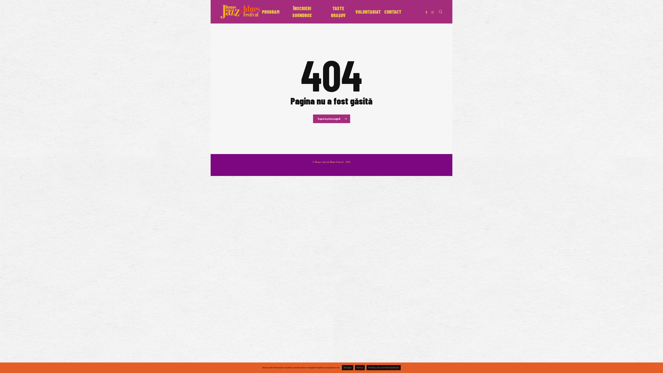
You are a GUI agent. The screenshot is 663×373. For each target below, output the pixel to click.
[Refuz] (658, 367)
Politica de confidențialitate (383, 367)
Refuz (360, 367)
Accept (348, 367)
